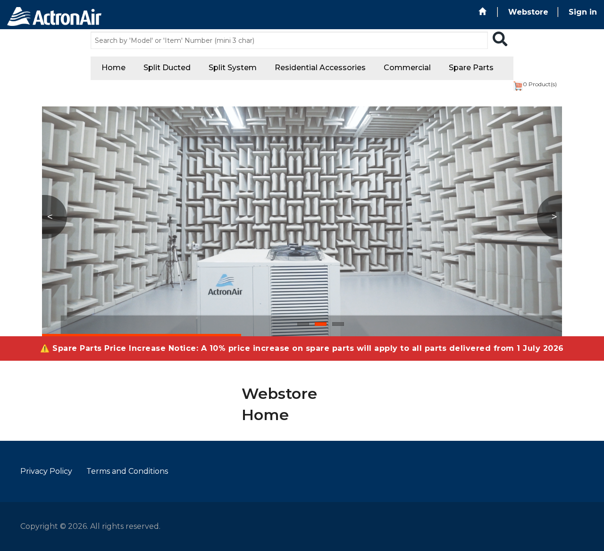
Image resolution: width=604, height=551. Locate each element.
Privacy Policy (46, 471)
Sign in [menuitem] (583, 12)
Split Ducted (167, 67)
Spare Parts (471, 67)
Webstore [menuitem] (528, 12)
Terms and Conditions (127, 471)
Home (113, 67)
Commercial (407, 67)
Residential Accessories (320, 67)
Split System (233, 67)
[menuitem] (483, 12)
